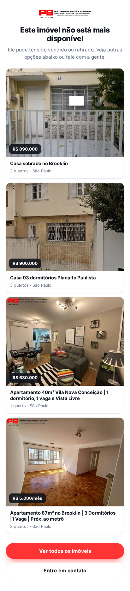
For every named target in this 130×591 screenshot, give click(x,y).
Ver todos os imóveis (65, 551)
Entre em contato (65, 570)
